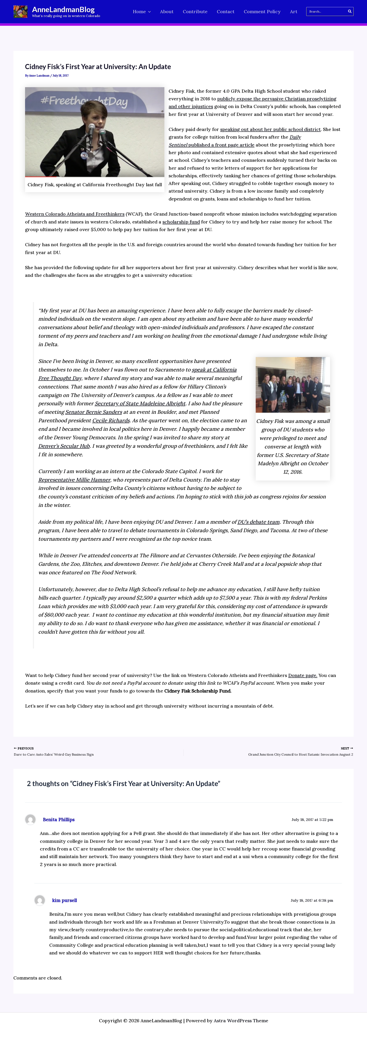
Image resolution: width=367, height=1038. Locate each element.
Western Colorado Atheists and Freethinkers (74, 214)
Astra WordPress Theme (241, 1021)
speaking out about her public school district (270, 129)
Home (139, 11)
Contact (225, 11)
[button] (148, 11)
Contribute (195, 11)
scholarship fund (181, 222)
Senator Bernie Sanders (93, 412)
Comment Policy (262, 11)
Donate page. (302, 675)
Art (293, 11)
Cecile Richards (111, 420)
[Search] (350, 11)
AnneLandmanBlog (63, 9)
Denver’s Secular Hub (64, 446)
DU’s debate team (258, 522)
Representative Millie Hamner (74, 479)
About (167, 11)
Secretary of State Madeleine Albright (140, 403)
